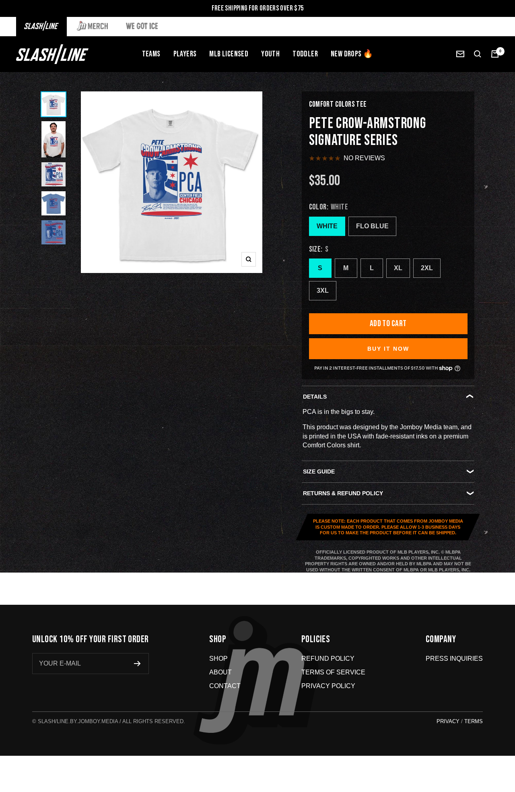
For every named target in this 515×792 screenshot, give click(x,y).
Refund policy (327, 658)
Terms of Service (333, 672)
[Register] (137, 663)
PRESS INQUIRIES (454, 658)
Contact (225, 685)
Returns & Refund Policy (343, 493)
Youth (270, 54)
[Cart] (495, 54)
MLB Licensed (228, 54)
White (327, 226)
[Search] (477, 54)
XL (398, 268)
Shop (218, 658)
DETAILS (315, 396)
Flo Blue (372, 226)
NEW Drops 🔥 (352, 54)
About (220, 672)
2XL (427, 268)
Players (185, 54)
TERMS (473, 721)
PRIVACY (448, 721)
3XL (323, 290)
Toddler (305, 54)
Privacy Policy (328, 685)
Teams (151, 54)
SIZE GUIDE (319, 471)
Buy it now (388, 348)
